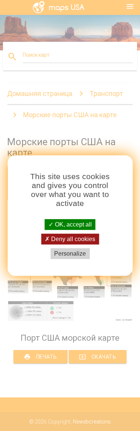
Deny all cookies (72, 239)
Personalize (70, 253)
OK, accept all (72, 224)
